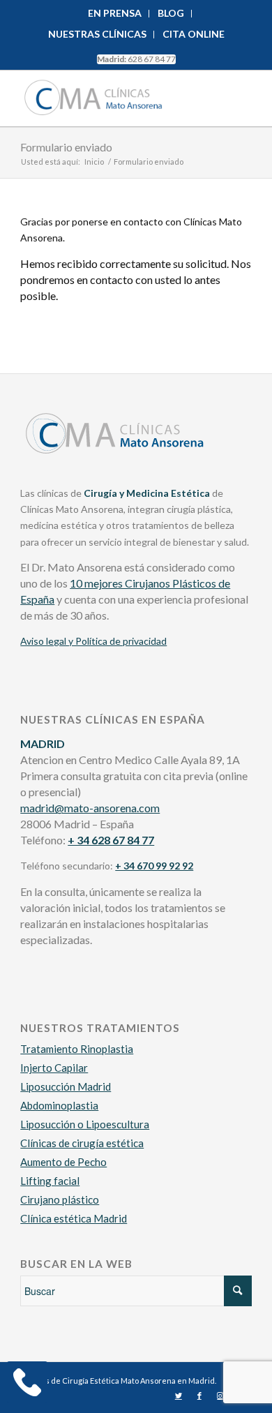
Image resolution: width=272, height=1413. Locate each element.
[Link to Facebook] (199, 1395)
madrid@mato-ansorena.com (90, 807)
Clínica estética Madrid (73, 1218)
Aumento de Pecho (63, 1162)
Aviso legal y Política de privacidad (93, 641)
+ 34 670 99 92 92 (154, 866)
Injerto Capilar (54, 1067)
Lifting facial (50, 1180)
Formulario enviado (66, 147)
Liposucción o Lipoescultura (84, 1124)
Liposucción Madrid (65, 1086)
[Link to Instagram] (220, 1395)
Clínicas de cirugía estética (82, 1143)
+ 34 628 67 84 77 (111, 839)
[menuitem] (115, 13)
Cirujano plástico (59, 1199)
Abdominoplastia (59, 1105)
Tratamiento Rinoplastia (76, 1048)
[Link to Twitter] (178, 1395)
